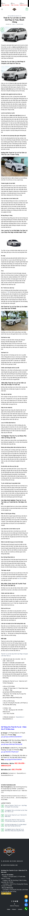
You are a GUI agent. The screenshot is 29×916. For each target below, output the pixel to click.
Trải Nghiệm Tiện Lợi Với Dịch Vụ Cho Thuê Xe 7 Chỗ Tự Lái (16, 811)
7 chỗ (8, 292)
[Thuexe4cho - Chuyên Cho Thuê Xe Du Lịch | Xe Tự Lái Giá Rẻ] (14, 9)
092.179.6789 (17, 769)
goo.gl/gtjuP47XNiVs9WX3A (13, 759)
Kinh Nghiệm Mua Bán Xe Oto (14, 15)
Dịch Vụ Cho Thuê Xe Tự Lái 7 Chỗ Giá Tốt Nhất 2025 (16, 815)
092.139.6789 (19, 763)
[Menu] (2, 9)
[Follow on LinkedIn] (17, 901)
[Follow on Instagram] (13, 901)
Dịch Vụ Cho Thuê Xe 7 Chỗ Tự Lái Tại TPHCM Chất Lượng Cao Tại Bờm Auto (15, 820)
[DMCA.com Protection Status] (6, 893)
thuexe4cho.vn (20, 717)
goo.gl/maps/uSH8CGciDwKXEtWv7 (11, 737)
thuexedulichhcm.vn (7, 775)
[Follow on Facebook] (11, 901)
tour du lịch (20, 578)
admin (21, 24)
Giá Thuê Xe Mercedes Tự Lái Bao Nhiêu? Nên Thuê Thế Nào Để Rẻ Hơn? (16, 825)
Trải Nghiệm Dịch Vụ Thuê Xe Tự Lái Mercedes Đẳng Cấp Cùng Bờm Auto (14, 830)
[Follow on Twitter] (15, 901)
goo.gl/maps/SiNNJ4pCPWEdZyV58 (11, 744)
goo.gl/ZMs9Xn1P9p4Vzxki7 (10, 752)
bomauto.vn (12, 773)
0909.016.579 (6, 766)
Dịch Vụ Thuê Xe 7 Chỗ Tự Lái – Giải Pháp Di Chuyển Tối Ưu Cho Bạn (16, 806)
